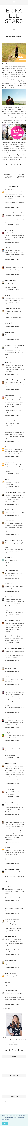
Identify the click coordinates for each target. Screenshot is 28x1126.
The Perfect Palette (10, 324)
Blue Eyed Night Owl (11, 620)
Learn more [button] (5, 1119)
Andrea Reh (8, 973)
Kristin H (7, 332)
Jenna (6, 247)
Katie (6, 295)
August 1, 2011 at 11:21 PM (12, 954)
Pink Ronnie (8, 906)
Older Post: (20, 176)
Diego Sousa (8, 280)
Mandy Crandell (9, 990)
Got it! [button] (5, 1123)
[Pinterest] (9, 1050)
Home (14, 1061)
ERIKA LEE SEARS (14, 16)
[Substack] (18, 1050)
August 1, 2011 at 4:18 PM (12, 712)
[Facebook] (6, 1050)
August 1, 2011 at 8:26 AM (12, 389)
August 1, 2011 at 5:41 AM (12, 274)
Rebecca (7, 230)
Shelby (7, 596)
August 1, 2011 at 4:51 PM (12, 727)
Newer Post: (8, 176)
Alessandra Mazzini (11, 869)
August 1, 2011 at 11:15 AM (12, 515)
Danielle (7, 510)
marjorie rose (9, 936)
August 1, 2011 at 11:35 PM (12, 967)
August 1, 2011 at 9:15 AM (12, 441)
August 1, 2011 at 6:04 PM (12, 758)
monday (18, 167)
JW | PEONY (8, 789)
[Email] (22, 1050)
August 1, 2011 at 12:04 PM (12, 565)
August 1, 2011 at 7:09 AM (12, 339)
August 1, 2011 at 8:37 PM (12, 842)
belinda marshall (10, 746)
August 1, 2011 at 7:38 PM (12, 814)
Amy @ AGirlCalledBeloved (13, 648)
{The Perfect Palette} (11, 308)
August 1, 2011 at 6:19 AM (12, 290)
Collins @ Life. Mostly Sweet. (13, 380)
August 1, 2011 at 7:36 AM (12, 357)
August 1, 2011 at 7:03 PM (12, 783)
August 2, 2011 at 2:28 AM (12, 985)
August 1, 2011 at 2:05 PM (12, 660)
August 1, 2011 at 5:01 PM (12, 740)
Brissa (7, 362)
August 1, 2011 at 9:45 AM (12, 474)
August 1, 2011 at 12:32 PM (12, 591)
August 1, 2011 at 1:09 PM (12, 615)
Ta (5, 819)
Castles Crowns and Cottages (13, 492)
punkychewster (9, 763)
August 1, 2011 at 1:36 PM (12, 643)
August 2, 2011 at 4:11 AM (12, 1004)
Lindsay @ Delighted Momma (13, 345)
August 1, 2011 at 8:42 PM (12, 863)
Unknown (7, 189)
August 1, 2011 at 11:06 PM (12, 913)
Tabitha (7, 886)
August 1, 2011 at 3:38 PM (12, 684)
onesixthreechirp (10, 919)
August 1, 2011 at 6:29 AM (12, 303)
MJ (5, 265)
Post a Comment (7, 1008)
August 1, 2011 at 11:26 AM (12, 534)
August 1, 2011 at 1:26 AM (12, 207)
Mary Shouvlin (9, 718)
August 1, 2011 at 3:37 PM (12, 671)
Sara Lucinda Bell (10, 570)
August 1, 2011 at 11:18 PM (12, 931)
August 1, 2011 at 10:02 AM (12, 504)
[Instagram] (12, 1050)
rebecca (7, 666)
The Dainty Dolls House (12, 213)
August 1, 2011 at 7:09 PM (12, 796)
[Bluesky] (15, 1050)
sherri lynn (8, 520)
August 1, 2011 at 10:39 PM (12, 900)
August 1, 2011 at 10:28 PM (12, 881)
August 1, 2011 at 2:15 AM (12, 224)
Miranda (7, 395)
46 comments (19, 39)
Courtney (7, 802)
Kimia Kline (8, 960)
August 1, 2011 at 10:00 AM (12, 487)
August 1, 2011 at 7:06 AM (12, 326)
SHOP (14, 1064)
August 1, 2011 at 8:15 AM (12, 374)
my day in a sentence (11, 733)
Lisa (6, 689)
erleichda (7, 557)
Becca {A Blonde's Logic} (12, 540)
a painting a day (12, 167)
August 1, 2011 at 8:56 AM (12, 415)
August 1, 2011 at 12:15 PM (12, 578)
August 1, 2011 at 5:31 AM (12, 242)
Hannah (7, 583)
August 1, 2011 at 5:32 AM (12, 259)
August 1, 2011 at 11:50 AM (12, 552)
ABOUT (14, 1066)
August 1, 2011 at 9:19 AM (12, 456)
